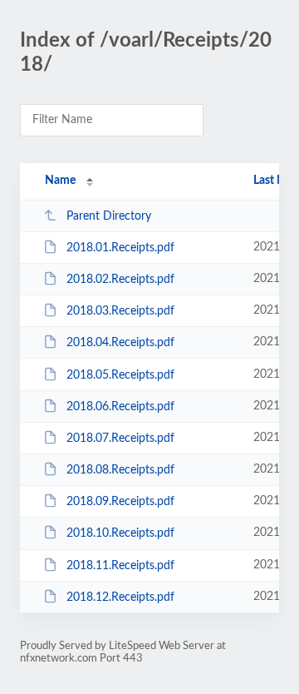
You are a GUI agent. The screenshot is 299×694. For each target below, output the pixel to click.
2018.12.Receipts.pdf (120, 597)
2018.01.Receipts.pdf (120, 248)
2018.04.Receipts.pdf (120, 343)
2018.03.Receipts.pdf (120, 311)
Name (60, 180)
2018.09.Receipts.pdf (120, 502)
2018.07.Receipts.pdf (120, 438)
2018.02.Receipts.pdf (120, 279)
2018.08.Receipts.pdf (120, 470)
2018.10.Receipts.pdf (120, 533)
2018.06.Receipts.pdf (120, 407)
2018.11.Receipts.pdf (120, 566)
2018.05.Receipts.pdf (120, 375)
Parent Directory (108, 216)
